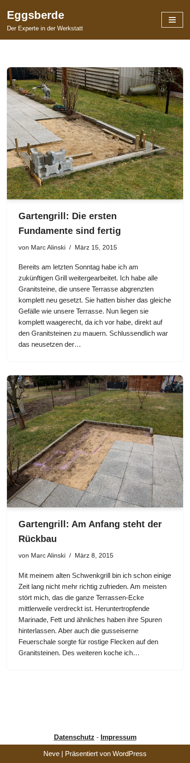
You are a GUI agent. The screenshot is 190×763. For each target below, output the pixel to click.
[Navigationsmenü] (172, 20)
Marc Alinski (48, 247)
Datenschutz (74, 737)
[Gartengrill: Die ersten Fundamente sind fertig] (95, 133)
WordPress (130, 753)
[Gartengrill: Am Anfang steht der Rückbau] (95, 441)
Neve (51, 753)
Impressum (119, 737)
